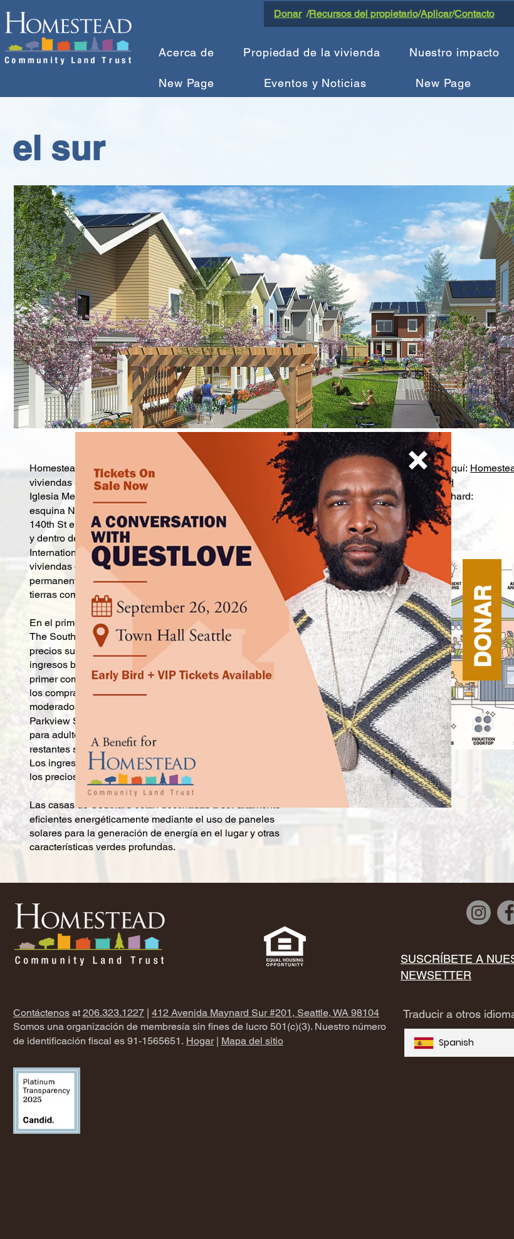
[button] (418, 460)
